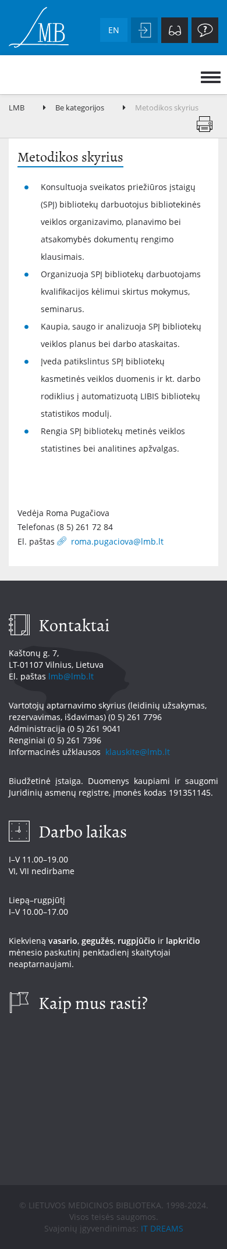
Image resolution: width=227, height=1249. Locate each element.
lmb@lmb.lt (71, 676)
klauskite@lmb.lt (138, 751)
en (113, 29)
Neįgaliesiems (174, 30)
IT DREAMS (162, 1228)
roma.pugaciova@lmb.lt (118, 541)
